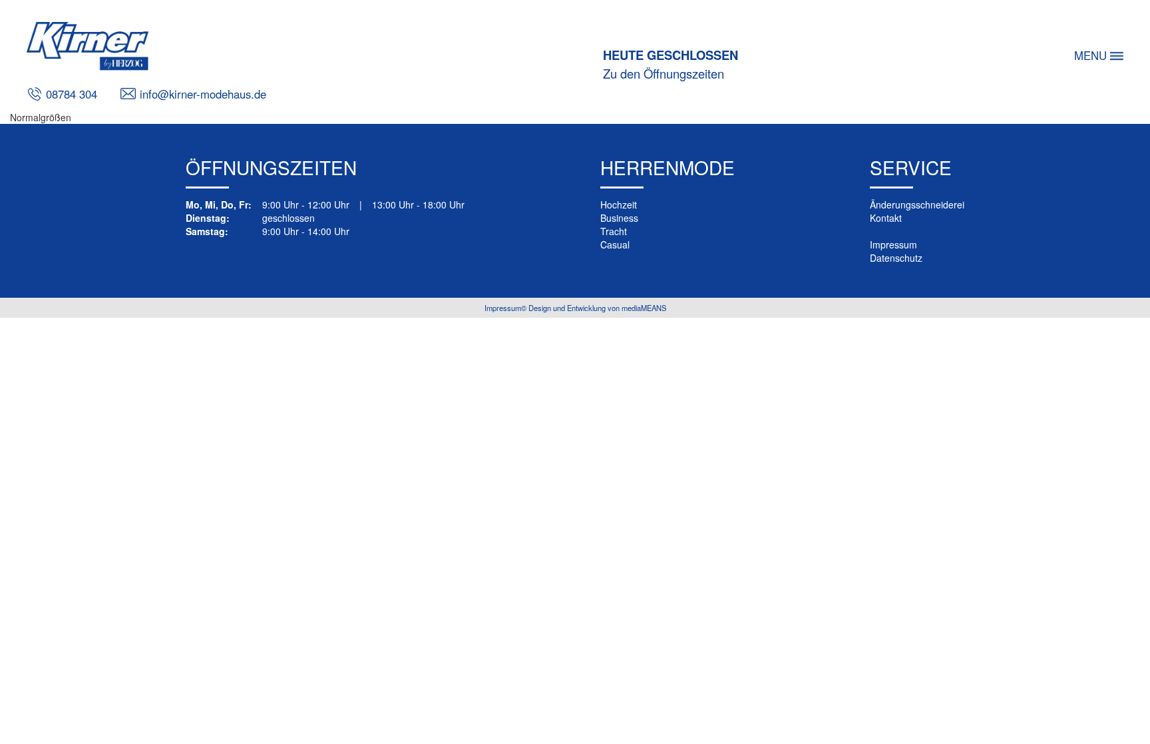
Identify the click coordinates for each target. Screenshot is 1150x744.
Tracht (613, 231)
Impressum (893, 244)
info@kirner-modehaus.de (201, 94)
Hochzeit (618, 204)
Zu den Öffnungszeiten (663, 73)
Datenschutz (896, 257)
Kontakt (886, 217)
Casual (615, 244)
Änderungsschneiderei (917, 204)
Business (619, 217)
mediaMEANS (644, 307)
